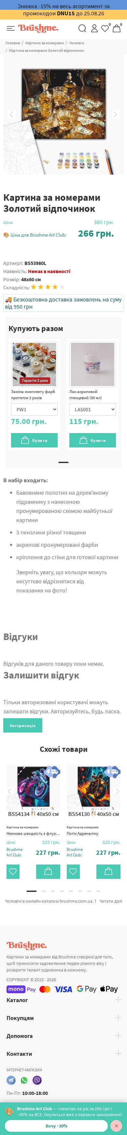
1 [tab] (63, 462)
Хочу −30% (56, 1126)
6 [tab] (80, 891)
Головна (13, 42)
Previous (11, 114)
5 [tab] (71, 891)
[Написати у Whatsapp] (24, 1080)
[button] (58, 233)
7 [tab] (89, 891)
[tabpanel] (34, 394)
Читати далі (110, 901)
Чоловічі (76, 42)
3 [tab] (53, 891)
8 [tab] (98, 891)
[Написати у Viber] (37, 1080)
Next (115, 114)
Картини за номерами (44, 42)
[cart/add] (48, 872)
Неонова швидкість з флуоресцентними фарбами (33, 830)
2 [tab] (44, 891)
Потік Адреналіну (83, 830)
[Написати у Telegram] (11, 1080)
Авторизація (23, 725)
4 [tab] (62, 891)
